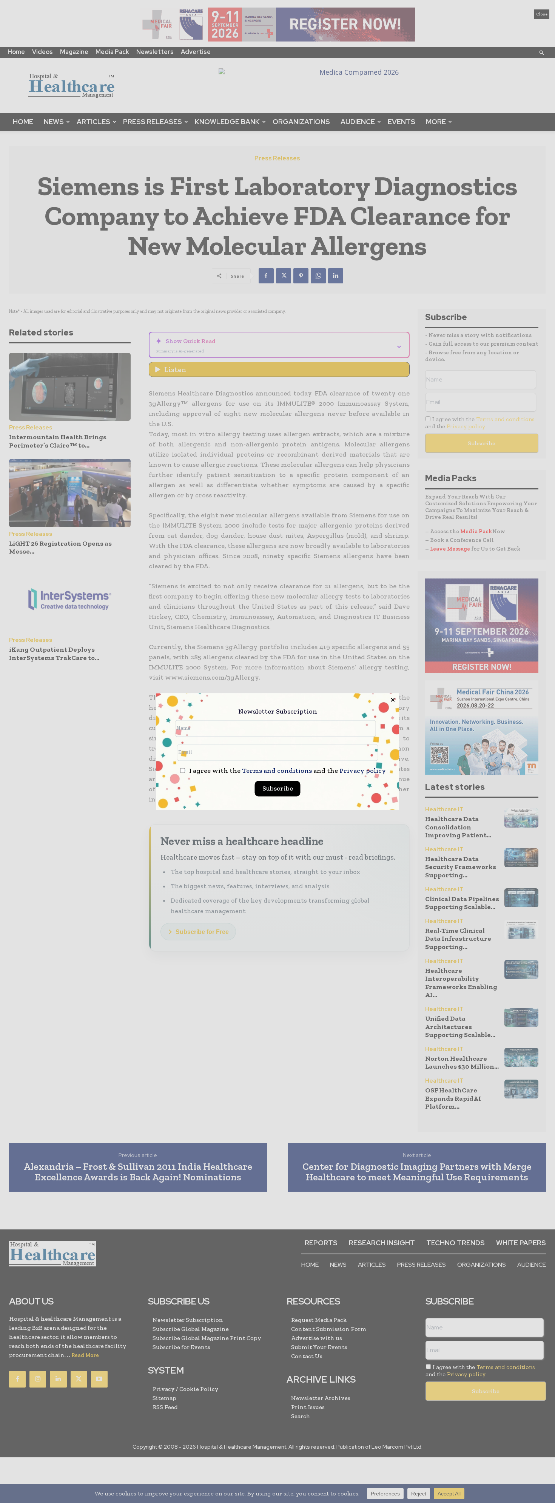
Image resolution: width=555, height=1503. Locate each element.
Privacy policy (362, 770)
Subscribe (277, 788)
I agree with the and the (287, 771)
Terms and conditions (277, 770)
